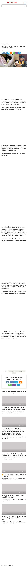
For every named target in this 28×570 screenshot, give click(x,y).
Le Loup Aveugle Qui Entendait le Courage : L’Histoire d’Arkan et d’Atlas (14, 454)
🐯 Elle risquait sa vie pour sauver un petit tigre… (14, 475)
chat (16, 371)
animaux (11, 371)
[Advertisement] (14, 25)
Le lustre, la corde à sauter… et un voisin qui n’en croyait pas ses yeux (13, 408)
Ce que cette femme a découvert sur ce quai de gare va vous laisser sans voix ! (14, 517)
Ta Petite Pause (12, 2)
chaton (21, 371)
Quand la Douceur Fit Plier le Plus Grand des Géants (13, 496)
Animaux (3, 50)
